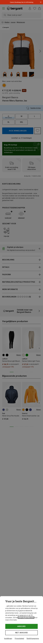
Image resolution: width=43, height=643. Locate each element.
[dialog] (21, 619)
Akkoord (21, 626)
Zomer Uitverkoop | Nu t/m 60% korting (21, 2)
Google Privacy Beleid (26, 617)
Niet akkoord (21, 633)
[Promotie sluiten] (40, 2)
